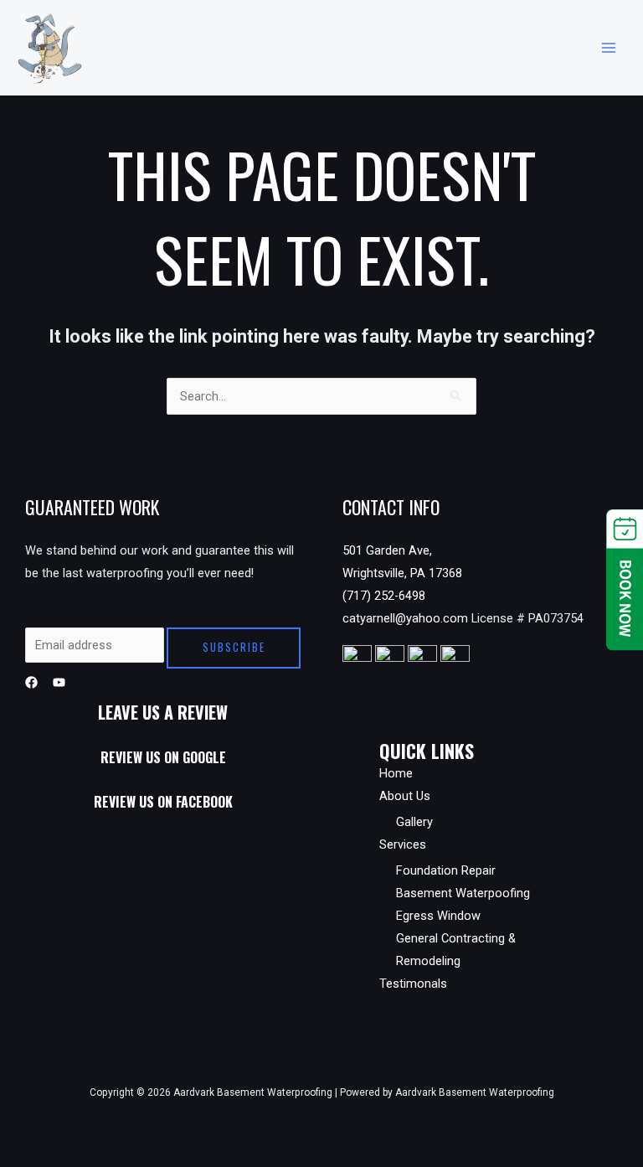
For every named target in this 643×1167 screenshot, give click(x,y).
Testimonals (413, 983)
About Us (404, 795)
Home (396, 773)
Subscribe (234, 647)
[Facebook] (31, 682)
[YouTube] (59, 682)
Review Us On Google (163, 757)
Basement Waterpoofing (463, 893)
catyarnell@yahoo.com (406, 618)
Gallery (414, 821)
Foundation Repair (446, 870)
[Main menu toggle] (608, 47)
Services (402, 844)
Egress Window (438, 915)
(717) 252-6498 (383, 595)
